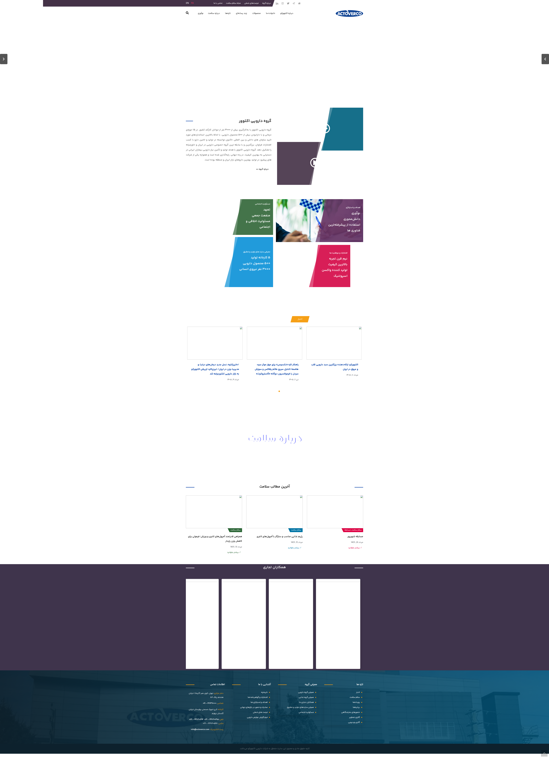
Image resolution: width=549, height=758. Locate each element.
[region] (274, 59)
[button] (187, 13)
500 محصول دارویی (256, 263)
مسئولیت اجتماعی (262, 204)
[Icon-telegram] (293, 3)
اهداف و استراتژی (353, 207)
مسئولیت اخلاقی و (258, 221)
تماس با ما (218, 3)
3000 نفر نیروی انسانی (254, 269)
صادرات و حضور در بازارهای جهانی (254, 707)
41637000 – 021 (209, 703)
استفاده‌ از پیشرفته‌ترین (344, 224)
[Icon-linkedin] (276, 3)
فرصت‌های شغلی (251, 3)
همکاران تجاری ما (306, 702)
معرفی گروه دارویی (306, 692)
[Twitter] (288, 3)
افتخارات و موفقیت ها (338, 253)
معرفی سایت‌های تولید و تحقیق (300, 707)
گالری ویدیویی (354, 722)
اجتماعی (264, 227)
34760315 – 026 (211, 719)
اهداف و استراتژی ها (259, 702)
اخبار (358, 692)
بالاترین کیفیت (337, 264)
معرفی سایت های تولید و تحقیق (256, 251)
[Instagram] (282, 3)
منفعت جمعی (261, 215)
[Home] (299, 3)
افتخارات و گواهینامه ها (258, 697)
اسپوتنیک (340, 276)
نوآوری (355, 213)
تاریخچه (264, 692)
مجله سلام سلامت (233, 3)
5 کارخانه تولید (260, 257)
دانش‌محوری (351, 219)
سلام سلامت (355, 697)
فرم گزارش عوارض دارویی (257, 717)
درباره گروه (266, 3)
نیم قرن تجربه (338, 258)
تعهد (266, 209)
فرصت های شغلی (260, 712)
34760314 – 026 (196, 719)
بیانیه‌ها (356, 707)
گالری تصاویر (354, 717)
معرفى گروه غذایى (306, 697)
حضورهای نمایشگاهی (350, 712)
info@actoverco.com (200, 729)
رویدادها (356, 702)
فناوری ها (353, 230)
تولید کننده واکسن (334, 270)
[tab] (300, 319)
